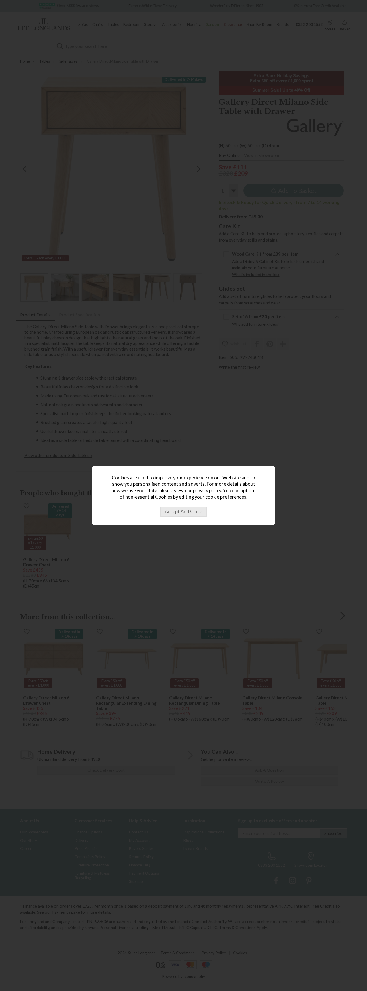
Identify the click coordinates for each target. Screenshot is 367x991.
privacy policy (207, 490)
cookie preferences (225, 497)
